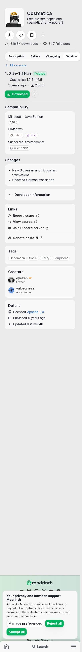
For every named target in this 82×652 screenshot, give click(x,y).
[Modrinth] (40, 582)
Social (33, 258)
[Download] (9, 35)
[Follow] (20, 35)
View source (23, 222)
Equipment (61, 258)
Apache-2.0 (35, 312)
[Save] (32, 35)
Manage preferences (25, 623)
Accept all (17, 632)
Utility (45, 258)
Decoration (17, 258)
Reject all (54, 623)
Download (20, 94)
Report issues (24, 215)
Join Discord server (28, 228)
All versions (18, 65)
